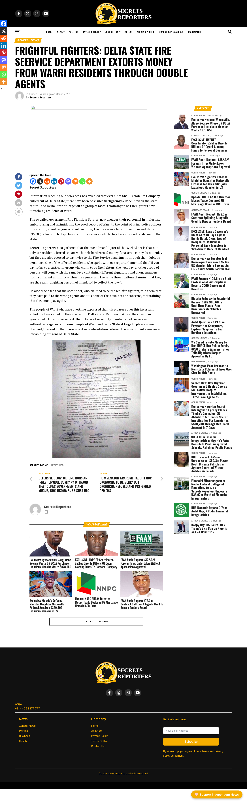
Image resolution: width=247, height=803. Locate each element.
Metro (128, 32)
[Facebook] (33, 181)
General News (27, 725)
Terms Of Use (99, 741)
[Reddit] (47, 181)
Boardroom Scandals (171, 32)
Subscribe (191, 741)
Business (24, 736)
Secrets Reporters (40, 97)
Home (49, 32)
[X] (40, 181)
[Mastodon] (68, 181)
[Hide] (1, 88)
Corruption (111, 32)
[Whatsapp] (82, 181)
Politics (73, 32)
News (60, 32)
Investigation (91, 32)
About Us (96, 730)
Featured (57, 465)
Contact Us (98, 746)
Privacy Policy (99, 736)
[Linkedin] (54, 181)
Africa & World (145, 32)
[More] (89, 181)
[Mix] (75, 181)
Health (23, 741)
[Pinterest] (61, 181)
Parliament (194, 32)
